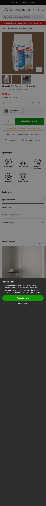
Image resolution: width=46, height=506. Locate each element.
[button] (23, 303)
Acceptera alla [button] (23, 298)
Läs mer (38, 293)
